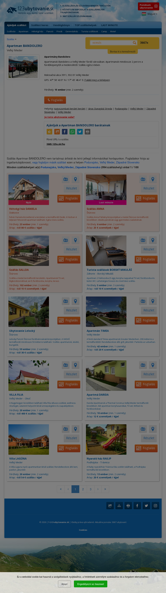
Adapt (64, 584)
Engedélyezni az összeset (90, 584)
